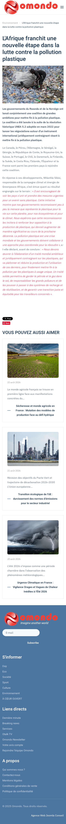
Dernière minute (11, 718)
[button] (62, 7)
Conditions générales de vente (19, 786)
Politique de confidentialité (17, 791)
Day (4, 666)
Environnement (11, 693)
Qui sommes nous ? (13, 770)
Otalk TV (7, 734)
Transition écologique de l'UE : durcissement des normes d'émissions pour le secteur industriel (35, 498)
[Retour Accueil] (30, 7)
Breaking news (10, 723)
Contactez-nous (11, 775)
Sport (5, 682)
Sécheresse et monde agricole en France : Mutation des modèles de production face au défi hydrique (35, 410)
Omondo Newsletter (13, 740)
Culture (6, 688)
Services (7, 729)
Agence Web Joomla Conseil (47, 815)
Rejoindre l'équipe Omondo (17, 750)
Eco (4, 672)
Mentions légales (12, 780)
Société (6, 677)
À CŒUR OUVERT (12, 699)
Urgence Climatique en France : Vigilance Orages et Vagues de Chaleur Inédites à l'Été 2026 (35, 587)
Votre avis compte (12, 745)
